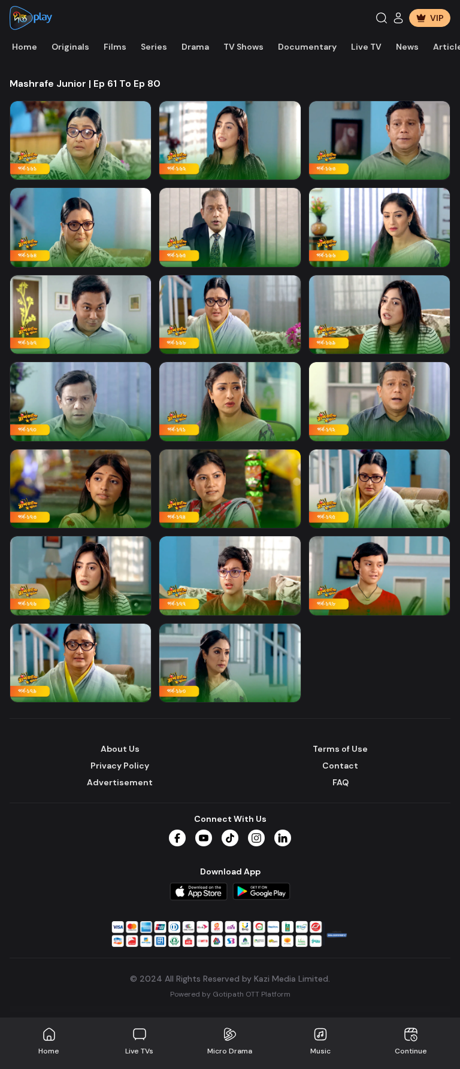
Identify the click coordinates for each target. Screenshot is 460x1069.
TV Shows (243, 46)
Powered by (230, 994)
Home (24, 46)
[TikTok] (230, 838)
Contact (340, 765)
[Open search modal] (382, 18)
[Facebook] (177, 838)
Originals (70, 46)
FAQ (340, 782)
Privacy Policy (119, 765)
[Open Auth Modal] (398, 18)
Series (154, 46)
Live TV (366, 46)
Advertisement (120, 782)
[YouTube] (203, 838)
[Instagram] (256, 838)
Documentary (307, 46)
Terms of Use (340, 748)
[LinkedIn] (282, 838)
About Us (120, 748)
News (407, 46)
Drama (195, 46)
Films (115, 46)
